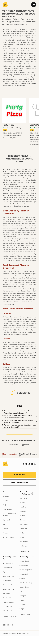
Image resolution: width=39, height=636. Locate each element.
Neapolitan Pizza (8, 589)
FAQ (4, 524)
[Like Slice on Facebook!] (23, 464)
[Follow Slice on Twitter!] (26, 464)
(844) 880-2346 (8, 625)
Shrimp (22, 600)
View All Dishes (25, 614)
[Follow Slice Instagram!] (35, 464)
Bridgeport (23, 511)
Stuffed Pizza (7, 607)
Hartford (22, 503)
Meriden (22, 520)
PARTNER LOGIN (19, 482)
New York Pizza (8, 563)
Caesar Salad (24, 561)
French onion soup (26, 583)
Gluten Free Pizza (9, 585)
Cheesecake (24, 565)
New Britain (24, 524)
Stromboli (23, 604)
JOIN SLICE (19, 475)
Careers (5, 500)
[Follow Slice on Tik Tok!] (29, 464)
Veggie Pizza (7, 572)
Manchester (24, 542)
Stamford (23, 507)
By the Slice (7, 581)
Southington (24, 546)
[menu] (33, 4)
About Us (6, 496)
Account (5, 529)
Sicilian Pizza (7, 568)
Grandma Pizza (8, 598)
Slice (4, 454)
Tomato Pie (6, 594)
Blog (4, 505)
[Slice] (5, 4)
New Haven (23, 498)
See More (23, 392)
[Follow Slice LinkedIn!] (32, 464)
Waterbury (23, 529)
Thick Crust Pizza (9, 611)
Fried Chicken (24, 587)
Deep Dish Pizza (8, 576)
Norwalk (22, 516)
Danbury (22, 533)
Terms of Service (8, 537)
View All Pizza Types (9, 616)
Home (5, 492)
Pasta (22, 591)
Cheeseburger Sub (26, 570)
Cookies (22, 578)
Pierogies (23, 596)
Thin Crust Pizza (8, 602)
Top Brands (6, 520)
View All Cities (24, 551)
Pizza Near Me (7, 509)
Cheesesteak (24, 574)
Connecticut (12, 454)
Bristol (22, 537)
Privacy (5, 533)
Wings (22, 609)
